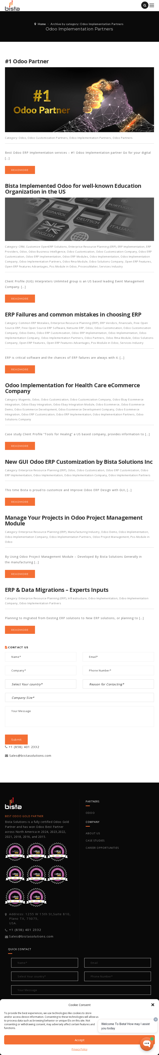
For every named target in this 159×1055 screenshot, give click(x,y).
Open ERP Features (138, 261)
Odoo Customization (80, 251)
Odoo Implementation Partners (90, 138)
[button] (153, 1005)
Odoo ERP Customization (53, 333)
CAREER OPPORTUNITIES (102, 848)
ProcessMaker (88, 266)
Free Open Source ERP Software (43, 328)
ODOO (90, 813)
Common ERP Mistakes (34, 323)
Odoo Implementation (104, 256)
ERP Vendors (108, 323)
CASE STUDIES (95, 840)
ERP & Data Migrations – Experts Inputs (56, 589)
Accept (79, 1040)
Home (42, 24)
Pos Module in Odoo (63, 266)
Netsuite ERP (75, 328)
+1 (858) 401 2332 (24, 747)
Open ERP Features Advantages (26, 266)
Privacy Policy (79, 1049)
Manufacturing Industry (84, 532)
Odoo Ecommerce (107, 404)
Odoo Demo (27, 333)
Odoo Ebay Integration (36, 404)
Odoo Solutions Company (106, 261)
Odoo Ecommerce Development (35, 409)
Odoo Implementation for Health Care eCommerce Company (72, 388)
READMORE (20, 169)
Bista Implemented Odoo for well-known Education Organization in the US (73, 188)
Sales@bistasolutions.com (30, 755)
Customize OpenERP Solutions (46, 246)
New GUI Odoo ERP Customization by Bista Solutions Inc (79, 461)
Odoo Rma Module (75, 261)
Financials (125, 323)
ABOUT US (93, 833)
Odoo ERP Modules (75, 256)
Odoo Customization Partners (48, 138)
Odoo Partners (123, 138)
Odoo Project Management (111, 537)
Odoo (22, 138)
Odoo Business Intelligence (47, 251)
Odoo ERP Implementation (43, 256)
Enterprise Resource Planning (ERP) (92, 246)
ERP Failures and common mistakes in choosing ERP (73, 314)
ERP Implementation (131, 246)
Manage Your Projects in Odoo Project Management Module (74, 520)
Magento (25, 399)
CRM (22, 246)
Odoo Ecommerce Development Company (86, 409)
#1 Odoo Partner (27, 61)
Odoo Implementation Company (85, 475)
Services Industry (111, 266)
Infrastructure (77, 598)
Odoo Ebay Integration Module (74, 404)
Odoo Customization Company (116, 251)
